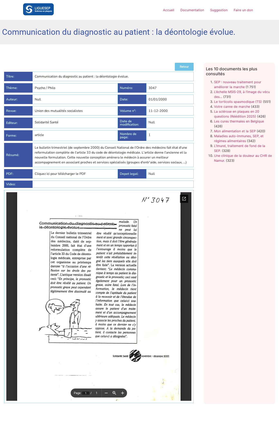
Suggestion (219, 10)
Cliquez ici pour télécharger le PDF (60, 174)
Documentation (192, 10)
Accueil (168, 10)
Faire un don (243, 10)
